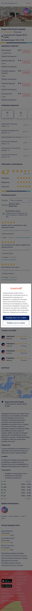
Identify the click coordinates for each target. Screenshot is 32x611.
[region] (16, 305)
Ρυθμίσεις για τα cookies (16, 323)
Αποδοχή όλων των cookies (16, 318)
